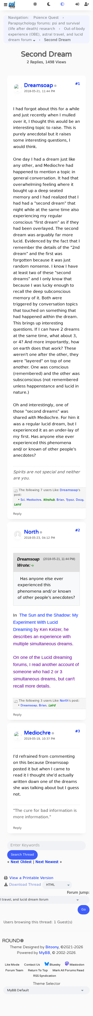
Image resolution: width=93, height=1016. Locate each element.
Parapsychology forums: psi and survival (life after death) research (44, 26)
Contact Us (32, 964)
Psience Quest (46, 18)
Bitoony (52, 947)
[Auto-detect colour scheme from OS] (62, 4)
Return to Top (38, 970)
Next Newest (47, 862)
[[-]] (16, 490)
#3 (77, 731)
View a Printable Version (31, 878)
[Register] (86, 4)
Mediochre (34, 500)
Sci (23, 500)
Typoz (70, 500)
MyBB (44, 953)
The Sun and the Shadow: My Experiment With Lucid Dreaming (45, 622)
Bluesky (54, 964)
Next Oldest (21, 862)
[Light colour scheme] (35, 4)
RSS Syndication (44, 975)
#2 (77, 530)
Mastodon (76, 964)
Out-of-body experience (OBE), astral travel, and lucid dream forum (46, 34)
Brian (60, 500)
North (64, 701)
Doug (79, 500)
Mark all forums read (68, 970)
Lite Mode (12, 964)
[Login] (78, 4)
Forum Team (14, 970)
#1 (77, 84)
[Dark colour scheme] (49, 4)
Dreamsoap (69, 490)
